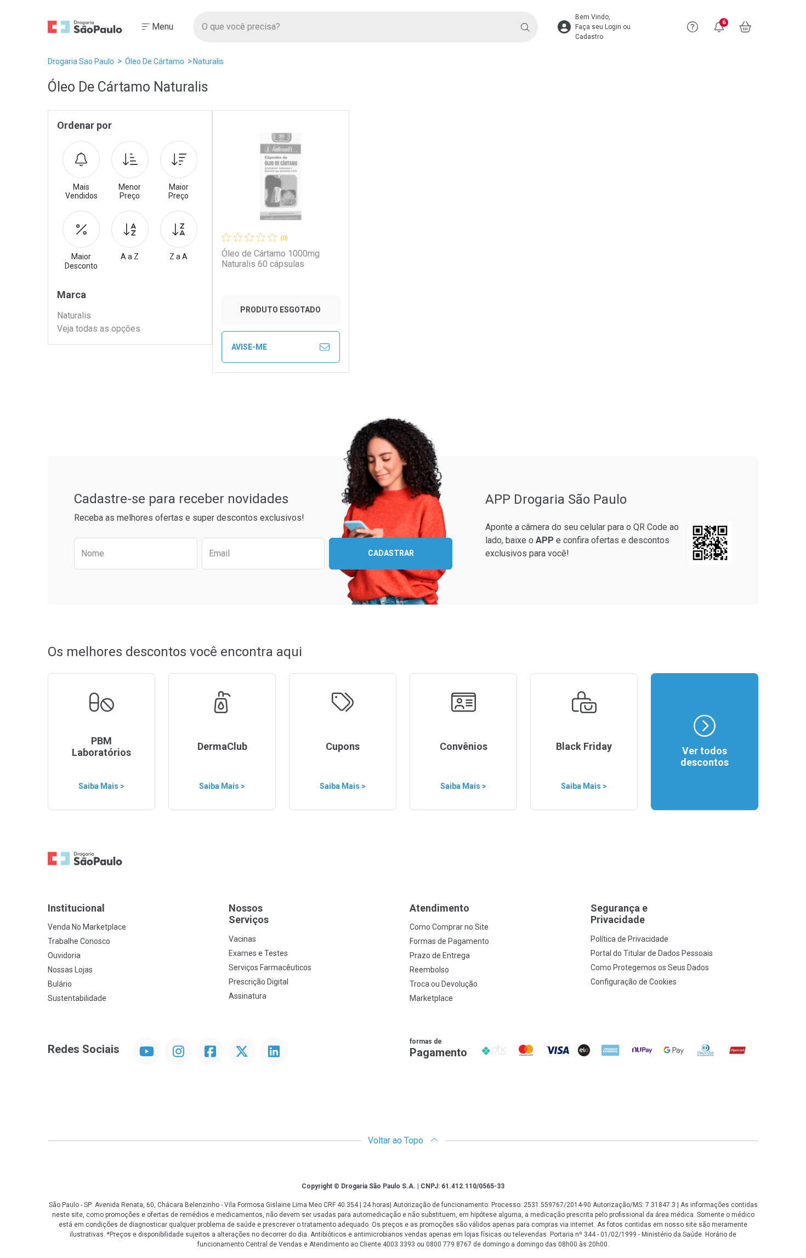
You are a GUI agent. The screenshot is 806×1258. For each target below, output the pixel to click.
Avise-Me (249, 347)
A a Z (130, 256)
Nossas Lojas (70, 969)
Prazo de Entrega (440, 955)
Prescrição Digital (258, 981)
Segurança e (619, 914)
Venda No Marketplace (87, 927)
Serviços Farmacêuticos (270, 967)
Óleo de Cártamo (154, 61)
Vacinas (242, 939)
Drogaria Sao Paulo (81, 61)
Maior (178, 192)
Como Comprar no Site (449, 927)
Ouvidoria (64, 955)
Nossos (249, 914)
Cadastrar (391, 553)
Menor (129, 192)
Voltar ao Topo (396, 1140)
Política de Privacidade (629, 939)
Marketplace (431, 998)
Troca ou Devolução (444, 984)
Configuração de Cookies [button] (634, 981)
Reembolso (429, 969)
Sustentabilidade (77, 998)
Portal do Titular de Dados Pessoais (652, 953)
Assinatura (247, 996)
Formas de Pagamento (449, 941)
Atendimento (439, 908)
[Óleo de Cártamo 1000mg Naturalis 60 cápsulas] (280, 176)
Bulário (60, 984)
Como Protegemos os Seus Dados (650, 967)
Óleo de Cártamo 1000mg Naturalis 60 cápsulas (271, 258)
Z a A (178, 256)
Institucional (76, 908)
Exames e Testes (258, 953)
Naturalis (208, 61)
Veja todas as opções (98, 328)
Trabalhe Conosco (79, 941)
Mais (81, 192)
